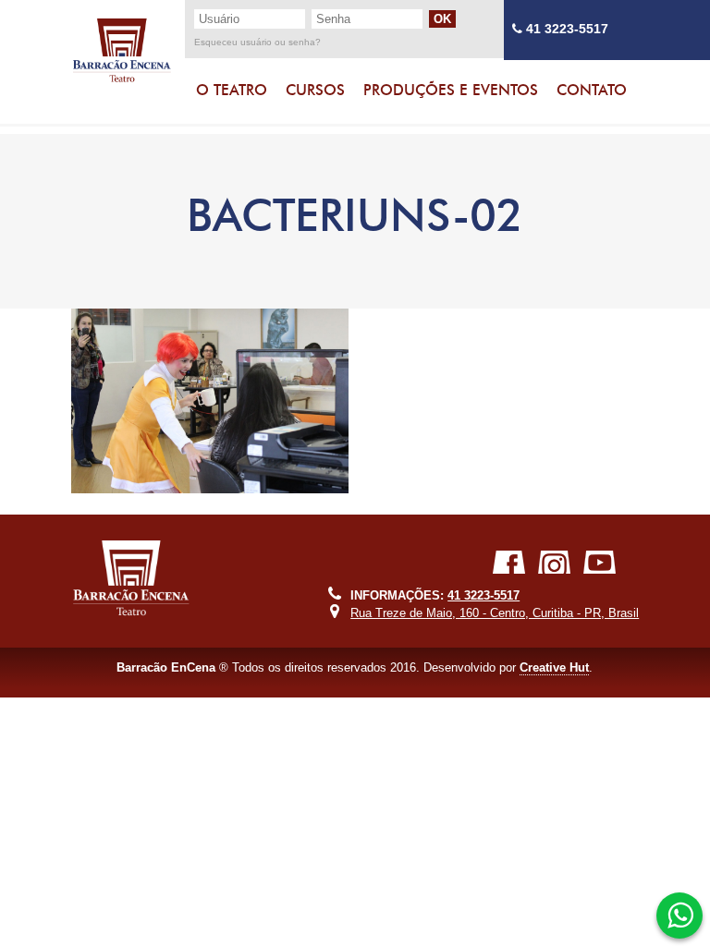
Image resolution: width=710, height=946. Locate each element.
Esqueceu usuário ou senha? (257, 42)
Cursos (315, 90)
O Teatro (231, 90)
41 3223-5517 (565, 29)
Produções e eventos (450, 90)
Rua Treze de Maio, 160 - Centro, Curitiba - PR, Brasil (494, 613)
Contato (592, 90)
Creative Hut (554, 667)
